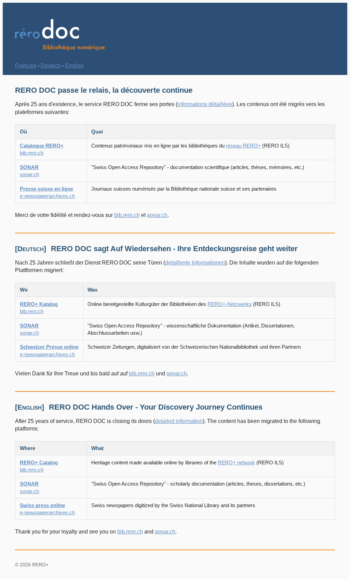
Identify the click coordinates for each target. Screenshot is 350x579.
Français (25, 65)
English (74, 65)
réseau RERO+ (243, 146)
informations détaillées (204, 104)
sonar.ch (157, 215)
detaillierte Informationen (195, 263)
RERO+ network (236, 462)
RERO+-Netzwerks (229, 304)
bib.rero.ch (127, 215)
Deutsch (51, 65)
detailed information (179, 421)
